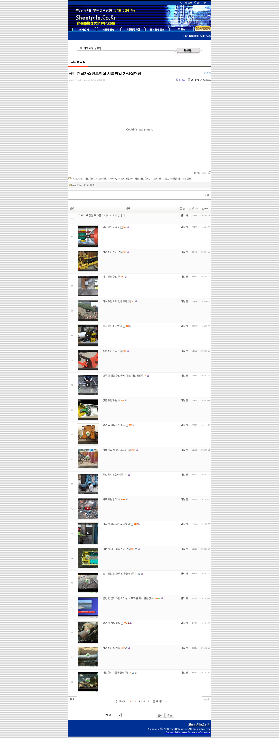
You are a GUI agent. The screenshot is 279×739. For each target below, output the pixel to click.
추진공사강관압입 (112, 326)
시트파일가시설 (159, 178)
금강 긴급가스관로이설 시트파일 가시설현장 (104, 73)
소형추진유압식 (111, 350)
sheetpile (112, 178)
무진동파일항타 (111, 474)
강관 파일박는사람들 (114, 425)
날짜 (204, 208)
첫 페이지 (121, 701)
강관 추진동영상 (111, 623)
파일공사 (175, 178)
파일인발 (187, 178)
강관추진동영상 (111, 251)
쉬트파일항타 (125, 178)
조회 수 (194, 208)
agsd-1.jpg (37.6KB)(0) (83, 185)
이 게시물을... (200, 173)
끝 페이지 (158, 701)
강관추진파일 (110, 400)
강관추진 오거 (110, 647)
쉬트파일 (101, 178)
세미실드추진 (110, 276)
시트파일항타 (142, 178)
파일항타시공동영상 (114, 672)
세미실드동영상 (111, 227)
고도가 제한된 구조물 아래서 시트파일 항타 (101, 215)
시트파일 (78, 178)
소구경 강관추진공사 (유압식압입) (121, 375)
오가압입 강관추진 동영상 (117, 573)
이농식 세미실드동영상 (115, 548)
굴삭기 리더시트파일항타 (116, 524)
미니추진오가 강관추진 (115, 301)
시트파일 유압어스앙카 (115, 449)
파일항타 (89, 178)
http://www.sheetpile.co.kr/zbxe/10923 (87, 80)
